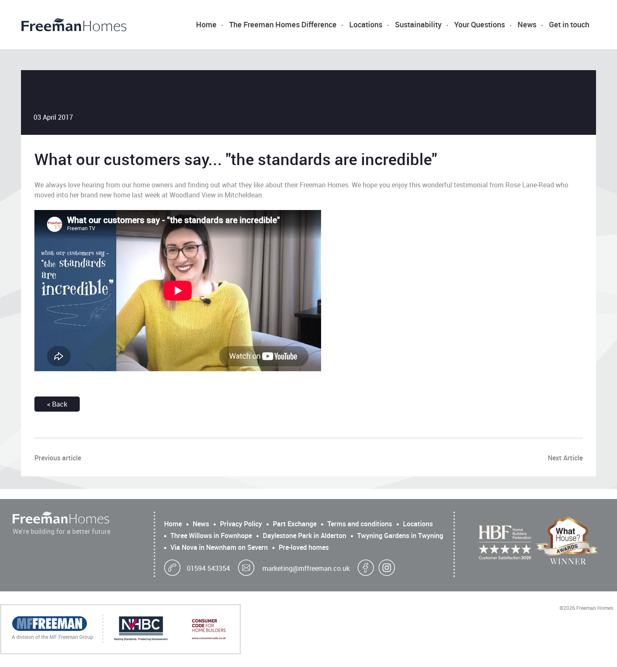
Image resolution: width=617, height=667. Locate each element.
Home (206, 24)
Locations (365, 24)
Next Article (565, 457)
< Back (57, 404)
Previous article (57, 457)
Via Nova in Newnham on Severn (219, 547)
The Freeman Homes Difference (283, 24)
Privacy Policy (241, 523)
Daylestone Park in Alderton (304, 535)
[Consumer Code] (208, 629)
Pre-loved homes (304, 547)
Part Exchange (294, 523)
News (527, 24)
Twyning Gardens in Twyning (400, 535)
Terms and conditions (359, 523)
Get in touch (569, 24)
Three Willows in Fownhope (211, 535)
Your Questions (479, 24)
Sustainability (418, 24)
